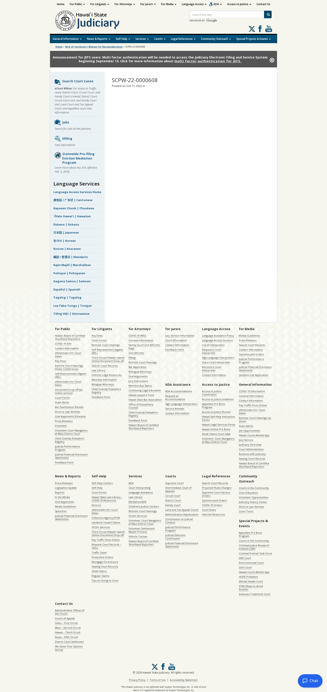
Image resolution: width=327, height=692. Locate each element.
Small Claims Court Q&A (216, 434)
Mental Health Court (251, 581)
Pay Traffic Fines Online (253, 405)
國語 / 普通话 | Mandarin (70, 257)
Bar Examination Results (69, 407)
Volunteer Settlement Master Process (142, 530)
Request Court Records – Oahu (106, 546)
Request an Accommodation (175, 397)
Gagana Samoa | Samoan (72, 281)
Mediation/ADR (137, 501)
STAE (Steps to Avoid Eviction (251, 587)
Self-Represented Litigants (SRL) (70, 375)
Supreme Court (174, 483)
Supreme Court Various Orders (216, 494)
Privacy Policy (137, 680)
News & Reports (97, 39)
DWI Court (245, 558)
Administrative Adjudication (181, 514)
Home (61, 4)
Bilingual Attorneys (103, 384)
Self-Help (122, 39)
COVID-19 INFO (137, 335)
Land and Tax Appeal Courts (181, 509)
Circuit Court (172, 495)
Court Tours (246, 511)
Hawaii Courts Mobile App (254, 435)
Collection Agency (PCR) (106, 517)
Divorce (96, 505)
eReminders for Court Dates (68, 354)
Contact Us (263, 4)
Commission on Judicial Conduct (179, 520)
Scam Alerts (62, 402)
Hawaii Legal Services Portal (218, 424)
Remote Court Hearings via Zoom (255, 419)
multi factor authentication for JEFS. (208, 61)
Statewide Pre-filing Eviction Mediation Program (78, 158)
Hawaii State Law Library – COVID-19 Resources (107, 498)
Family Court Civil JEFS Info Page (144, 346)
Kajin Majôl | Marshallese (72, 265)
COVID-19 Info (63, 343)
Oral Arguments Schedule (70, 416)
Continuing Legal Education (145, 390)
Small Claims (99, 571)
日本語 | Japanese (66, 232)
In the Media (62, 497)
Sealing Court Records (252, 458)
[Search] (268, 14)
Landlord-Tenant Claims (106, 522)
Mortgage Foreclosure (105, 561)
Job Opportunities (249, 430)
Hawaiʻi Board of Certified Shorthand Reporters (70, 337)
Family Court (172, 505)
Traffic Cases (99, 552)
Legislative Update (66, 487)
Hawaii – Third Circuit (67, 632)
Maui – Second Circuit (68, 627)
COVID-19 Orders (212, 505)
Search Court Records (105, 365)
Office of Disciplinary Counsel (141, 406)
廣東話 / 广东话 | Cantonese (73, 200)
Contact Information (67, 348)
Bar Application (138, 367)
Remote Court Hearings (106, 345)
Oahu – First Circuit (66, 623)
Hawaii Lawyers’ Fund (141, 395)
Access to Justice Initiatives (218, 399)
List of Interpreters (213, 345)
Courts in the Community (254, 488)
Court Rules (209, 509)
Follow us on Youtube (268, 28)
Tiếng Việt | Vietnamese (71, 314)
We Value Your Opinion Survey (69, 648)
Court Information (176, 340)
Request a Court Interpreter (211, 351)
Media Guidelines (249, 335)
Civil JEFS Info (136, 353)
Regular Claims (100, 575)
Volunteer (61, 425)
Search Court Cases (77, 81)
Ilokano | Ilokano (66, 224)
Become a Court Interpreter (211, 368)
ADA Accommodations (178, 391)
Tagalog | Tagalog (67, 297)
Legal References (182, 39)
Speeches (61, 511)
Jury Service (246, 440)
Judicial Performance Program (67, 448)
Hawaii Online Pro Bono (216, 429)
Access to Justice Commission (212, 392)
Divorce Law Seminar (67, 411)
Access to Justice (238, 4)
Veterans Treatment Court (254, 594)
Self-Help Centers (102, 483)
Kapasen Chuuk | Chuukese (73, 208)
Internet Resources (213, 514)
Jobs (65, 122)
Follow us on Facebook (260, 28)
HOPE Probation (248, 576)
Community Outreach (215, 39)
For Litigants (98, 4)
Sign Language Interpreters (218, 357)
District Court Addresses (69, 641)
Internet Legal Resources (106, 375)
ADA (216, 4)
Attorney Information (104, 379)
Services (141, 39)
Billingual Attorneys (140, 371)
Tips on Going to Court (105, 580)
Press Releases (64, 421)
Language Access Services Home (77, 192)
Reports (59, 492)
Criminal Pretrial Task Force (255, 553)
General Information (66, 39)
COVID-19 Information (252, 391)
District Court (173, 500)
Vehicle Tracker (138, 536)
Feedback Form (64, 462)
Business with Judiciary (252, 454)
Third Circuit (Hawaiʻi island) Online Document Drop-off (108, 359)
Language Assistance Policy (218, 335)
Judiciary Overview (250, 444)
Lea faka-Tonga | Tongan (72, 306)
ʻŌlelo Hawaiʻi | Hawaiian (72, 216)
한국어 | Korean (64, 241)
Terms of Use (158, 680)
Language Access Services (217, 340)
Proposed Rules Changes (216, 487)
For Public (76, 4)
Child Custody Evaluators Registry (69, 440)
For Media (167, 4)
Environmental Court (251, 562)
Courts (158, 39)
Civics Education (248, 492)
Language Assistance (141, 492)
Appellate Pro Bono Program (213, 405)
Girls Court (245, 567)
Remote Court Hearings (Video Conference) (69, 367)
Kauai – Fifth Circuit (66, 637)
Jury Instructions (138, 381)
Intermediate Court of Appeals (178, 489)
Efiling (67, 138)
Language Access (193, 4)
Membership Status (140, 385)
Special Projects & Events (252, 39)
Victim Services (101, 527)
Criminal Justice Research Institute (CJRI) (254, 547)
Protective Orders (102, 557)
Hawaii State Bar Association (145, 399)
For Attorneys (124, 4)
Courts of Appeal (65, 618)
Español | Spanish (66, 289)
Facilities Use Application (253, 375)
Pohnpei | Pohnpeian (69, 273)
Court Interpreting (139, 487)
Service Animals (174, 408)
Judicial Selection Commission (175, 536)
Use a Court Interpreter (216, 362)
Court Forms (62, 397)
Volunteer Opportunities (253, 497)
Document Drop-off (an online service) (69, 391)
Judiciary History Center (253, 502)
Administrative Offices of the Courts (69, 612)
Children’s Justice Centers (144, 506)
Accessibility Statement (184, 680)
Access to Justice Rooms (216, 412)
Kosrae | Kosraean (67, 249)
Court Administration (251, 449)
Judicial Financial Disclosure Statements (71, 456)
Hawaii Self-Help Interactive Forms (218, 418)
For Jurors (146, 4)
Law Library (98, 370)
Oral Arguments (138, 376)
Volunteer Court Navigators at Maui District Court (71, 432)
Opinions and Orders (251, 354)
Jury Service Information (179, 335)
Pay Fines (60, 361)
